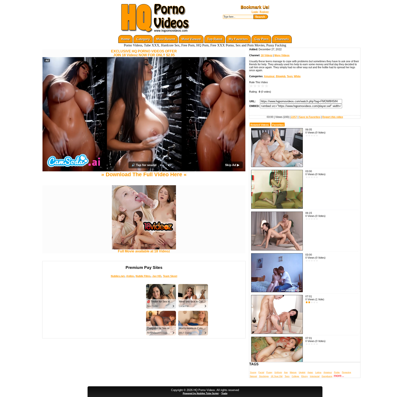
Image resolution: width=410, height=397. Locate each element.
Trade (224, 393)
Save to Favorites (309, 117)
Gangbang (327, 376)
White (297, 76)
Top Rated (214, 39)
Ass (286, 372)
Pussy (269, 372)
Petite (337, 372)
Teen (290, 76)
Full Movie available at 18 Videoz (144, 251)
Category (143, 39)
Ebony (304, 376)
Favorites (278, 124)
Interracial (314, 376)
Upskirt (302, 372)
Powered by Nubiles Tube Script (201, 393)
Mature (293, 372)
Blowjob (281, 76)
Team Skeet (170, 276)
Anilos (130, 276)
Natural (253, 376)
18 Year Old (277, 376)
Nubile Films (143, 276)
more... (339, 376)
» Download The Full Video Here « (144, 174)
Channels (282, 39)
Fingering (346, 372)
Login (255, 11)
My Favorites (238, 39)
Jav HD (156, 276)
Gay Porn (261, 39)
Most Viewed (191, 39)
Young (253, 372)
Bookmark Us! (255, 7)
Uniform (278, 372)
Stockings (264, 376)
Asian (310, 372)
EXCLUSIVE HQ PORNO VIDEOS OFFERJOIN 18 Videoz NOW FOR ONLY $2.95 (144, 53)
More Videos (282, 55)
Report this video (332, 117)
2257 (294, 117)
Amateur (269, 76)
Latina (318, 372)
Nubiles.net (117, 276)
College (295, 376)
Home (125, 39)
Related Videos (259, 124)
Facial (261, 372)
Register (264, 11)
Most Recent (165, 39)
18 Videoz (266, 55)
